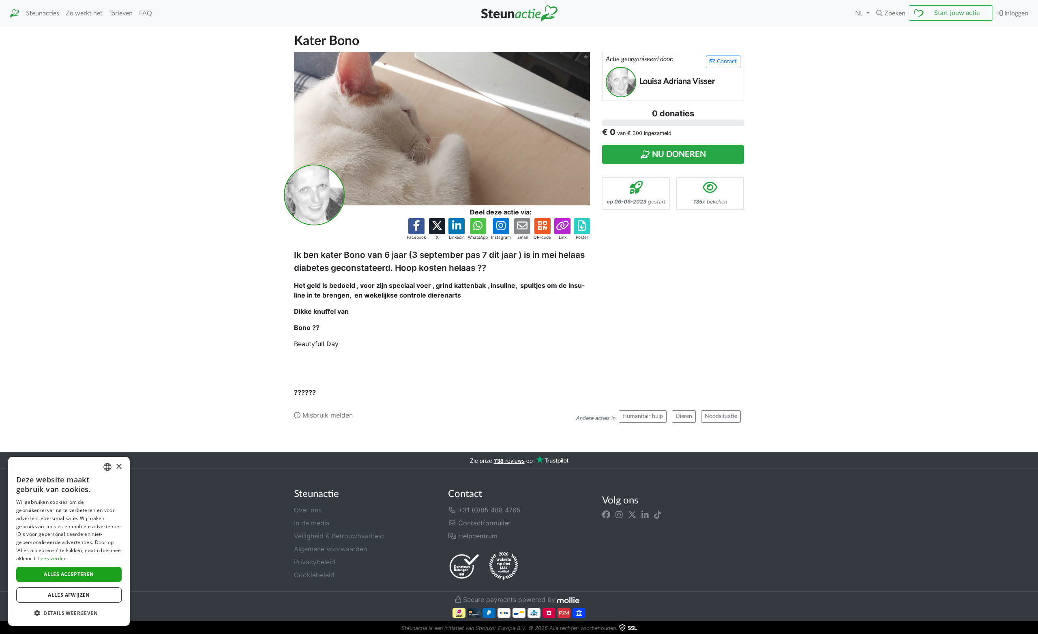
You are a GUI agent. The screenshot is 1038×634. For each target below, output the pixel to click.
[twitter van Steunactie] (632, 515)
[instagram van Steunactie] (619, 515)
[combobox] (107, 467)
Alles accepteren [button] (69, 574)
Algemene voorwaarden (330, 549)
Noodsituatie (721, 416)
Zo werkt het (84, 13)
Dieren (684, 416)
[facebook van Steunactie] (606, 515)
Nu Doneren (678, 154)
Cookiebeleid (314, 575)
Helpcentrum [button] (477, 536)
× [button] (119, 467)
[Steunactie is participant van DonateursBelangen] (464, 566)
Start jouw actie (957, 13)
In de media (312, 523)
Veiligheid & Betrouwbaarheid (339, 536)
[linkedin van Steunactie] (645, 515)
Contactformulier (483, 523)
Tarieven (121, 13)
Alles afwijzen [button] (69, 594)
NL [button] (860, 13)
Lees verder (52, 558)
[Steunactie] (14, 13)
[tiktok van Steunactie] (657, 515)
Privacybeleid (314, 562)
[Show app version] (1032, 628)
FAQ (145, 13)
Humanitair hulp (642, 416)
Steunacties (42, 13)
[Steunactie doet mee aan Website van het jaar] (503, 566)
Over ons (308, 510)
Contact (726, 61)
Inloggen (1015, 13)
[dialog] (69, 541)
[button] (891, 13)
